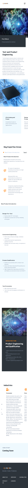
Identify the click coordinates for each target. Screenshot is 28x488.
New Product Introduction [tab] (12, 152)
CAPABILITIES (22, 477)
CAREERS (13, 481)
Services (13, 477)
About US (5, 477)
